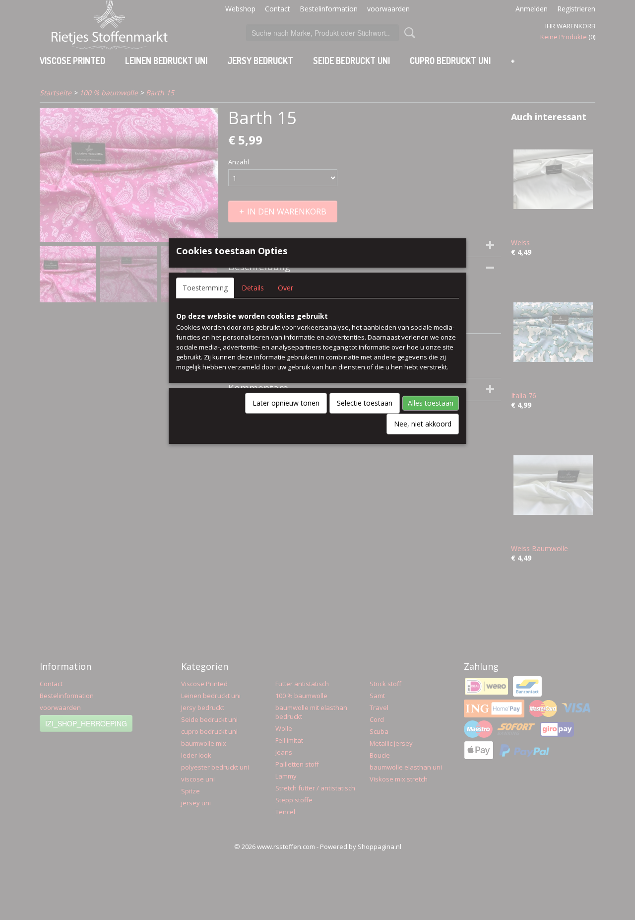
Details (253, 287)
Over (285, 287)
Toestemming (205, 287)
